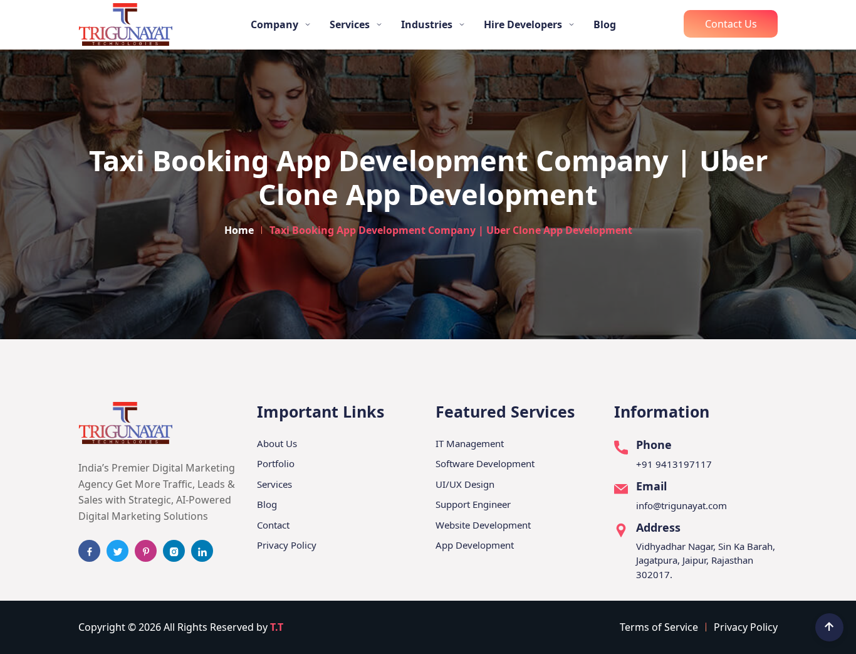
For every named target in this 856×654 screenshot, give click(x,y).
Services (274, 484)
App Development (475, 545)
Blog (604, 24)
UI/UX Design (465, 484)
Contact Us (731, 24)
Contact (273, 525)
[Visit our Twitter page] (117, 551)
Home (239, 230)
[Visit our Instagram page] (174, 551)
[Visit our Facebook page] (89, 551)
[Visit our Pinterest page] (146, 551)
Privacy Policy (286, 545)
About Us (277, 443)
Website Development (483, 525)
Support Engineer (473, 504)
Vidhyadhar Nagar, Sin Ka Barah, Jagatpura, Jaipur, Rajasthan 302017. (705, 560)
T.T (276, 627)
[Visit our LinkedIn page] (202, 551)
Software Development (485, 463)
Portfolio (276, 463)
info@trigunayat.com (681, 505)
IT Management (470, 443)
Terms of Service (659, 627)
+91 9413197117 (674, 464)
